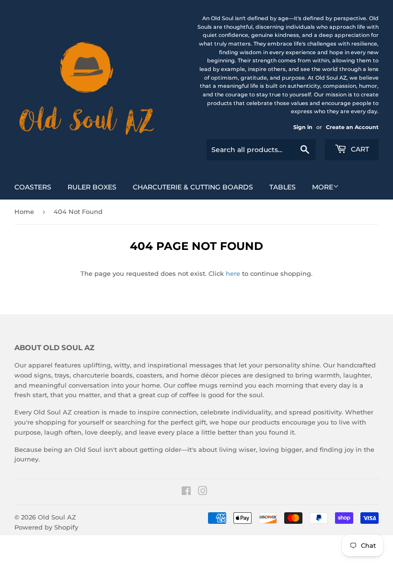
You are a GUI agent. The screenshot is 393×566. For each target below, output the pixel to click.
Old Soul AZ (57, 517)
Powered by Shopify (46, 527)
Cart (359, 149)
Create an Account (352, 127)
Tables (282, 187)
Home (24, 211)
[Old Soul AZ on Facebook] (186, 492)
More (322, 187)
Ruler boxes (92, 187)
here (233, 273)
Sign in (302, 127)
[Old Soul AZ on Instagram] (203, 492)
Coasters (32, 187)
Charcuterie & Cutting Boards (193, 187)
